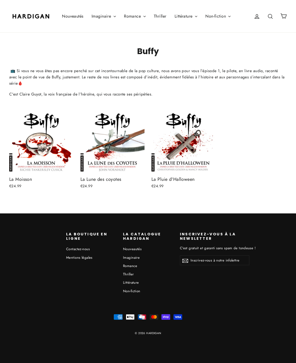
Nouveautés (72, 16)
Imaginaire (102, 16)
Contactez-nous (78, 249)
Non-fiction (216, 16)
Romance (133, 16)
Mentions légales (79, 257)
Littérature (184, 16)
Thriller (160, 16)
